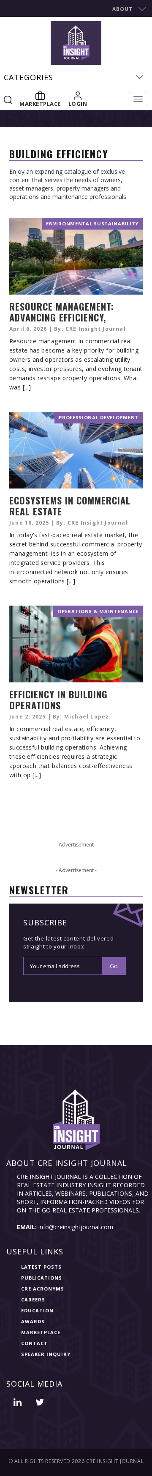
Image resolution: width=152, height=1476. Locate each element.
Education (37, 1310)
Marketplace (40, 1332)
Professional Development (98, 417)
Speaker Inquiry (46, 1354)
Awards (33, 1321)
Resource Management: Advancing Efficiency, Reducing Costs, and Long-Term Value (70, 323)
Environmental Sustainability (92, 223)
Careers (33, 1299)
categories (28, 77)
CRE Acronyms (42, 1288)
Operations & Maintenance (97, 611)
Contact (34, 1343)
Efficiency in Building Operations (58, 699)
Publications (41, 1278)
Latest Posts (41, 1267)
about (122, 9)
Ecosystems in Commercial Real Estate (69, 506)
